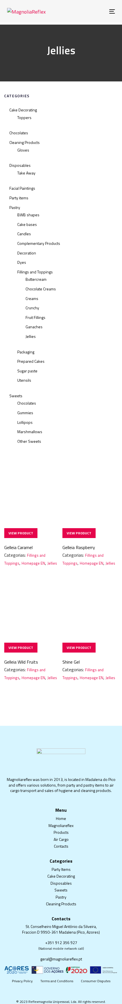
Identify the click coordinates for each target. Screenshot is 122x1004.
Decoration (26, 253)
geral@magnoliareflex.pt (61, 959)
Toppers (24, 117)
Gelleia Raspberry (78, 547)
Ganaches (34, 327)
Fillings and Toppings (35, 272)
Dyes (21, 262)
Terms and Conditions (56, 981)
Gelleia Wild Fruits (21, 661)
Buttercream (36, 279)
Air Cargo (61, 839)
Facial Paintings (22, 188)
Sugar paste (27, 371)
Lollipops (25, 422)
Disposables (20, 165)
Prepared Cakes (31, 361)
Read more (20, 533)
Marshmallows (29, 432)
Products (61, 832)
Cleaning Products (24, 142)
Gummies (25, 413)
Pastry (14, 207)
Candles (24, 234)
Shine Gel (71, 661)
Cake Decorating (23, 110)
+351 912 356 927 (61, 942)
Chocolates (18, 133)
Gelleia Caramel (18, 547)
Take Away (26, 173)
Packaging (25, 352)
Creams (32, 298)
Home (61, 818)
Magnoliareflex (61, 825)
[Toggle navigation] (97, 11)
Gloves (23, 150)
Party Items (61, 869)
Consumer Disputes (95, 981)
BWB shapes (28, 215)
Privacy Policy (22, 981)
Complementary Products (38, 243)
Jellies (31, 336)
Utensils (24, 380)
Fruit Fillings (35, 317)
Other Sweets (29, 441)
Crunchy (32, 308)
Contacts (61, 846)
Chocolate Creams (41, 289)
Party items (18, 198)
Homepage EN (33, 563)
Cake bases (27, 224)
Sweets (15, 396)
